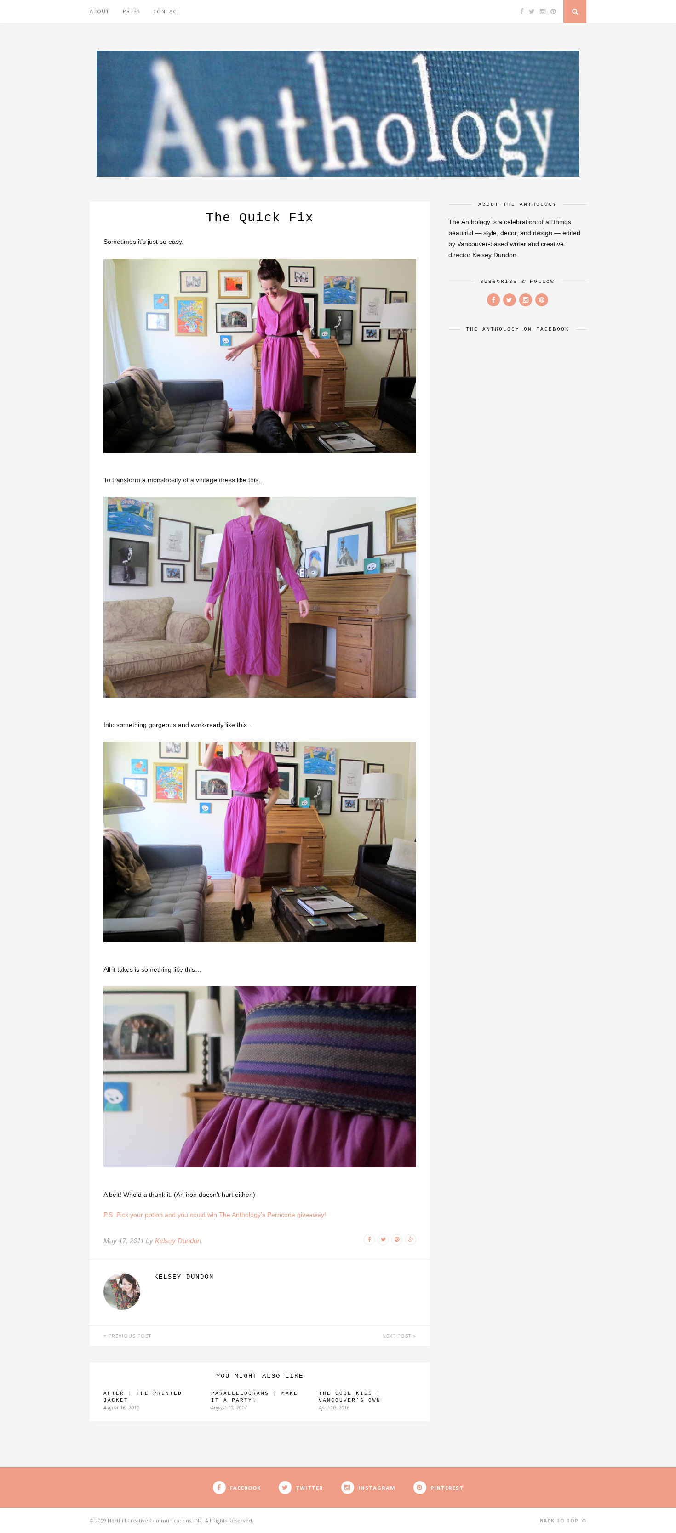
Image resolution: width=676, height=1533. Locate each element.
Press (131, 11)
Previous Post (129, 1336)
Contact (166, 11)
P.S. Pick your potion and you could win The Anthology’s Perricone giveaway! (214, 1214)
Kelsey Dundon (178, 1241)
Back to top (560, 1520)
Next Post (397, 1336)
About (99, 11)
